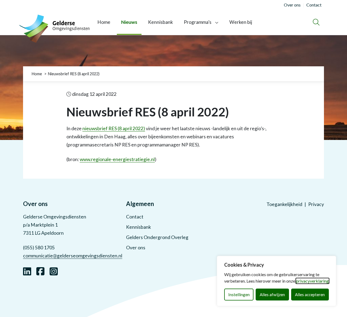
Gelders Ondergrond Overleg (157, 237)
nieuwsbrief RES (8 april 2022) (113, 128)
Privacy (316, 204)
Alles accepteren (310, 294)
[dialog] (276, 281)
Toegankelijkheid (284, 204)
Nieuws (129, 22)
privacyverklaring (312, 280)
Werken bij (240, 22)
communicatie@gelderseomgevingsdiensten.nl (72, 256)
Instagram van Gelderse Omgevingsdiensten (54, 271)
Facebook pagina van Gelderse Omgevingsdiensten (40, 271)
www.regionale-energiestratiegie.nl (117, 159)
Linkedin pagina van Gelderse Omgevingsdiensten (27, 271)
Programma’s (197, 22)
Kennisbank (160, 22)
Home (103, 22)
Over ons (135, 247)
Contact (134, 217)
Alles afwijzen (272, 294)
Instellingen (239, 294)
